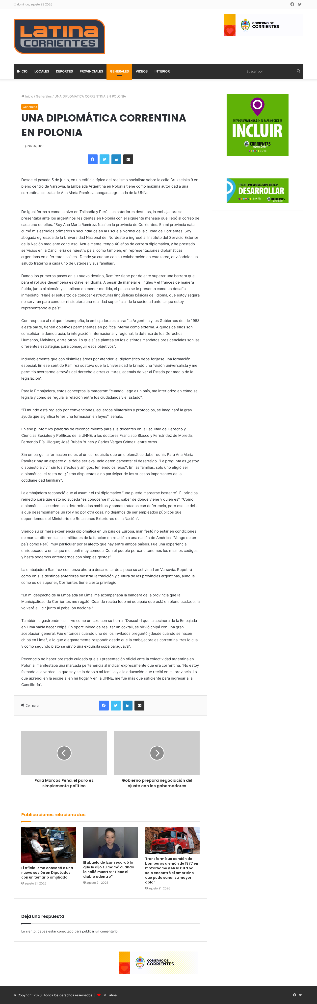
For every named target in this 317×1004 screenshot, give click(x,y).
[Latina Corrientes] (59, 36)
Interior (162, 71)
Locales (41, 71)
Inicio (22, 71)
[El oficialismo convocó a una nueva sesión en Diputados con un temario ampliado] (48, 845)
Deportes (64, 71)
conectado (65, 931)
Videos (142, 71)
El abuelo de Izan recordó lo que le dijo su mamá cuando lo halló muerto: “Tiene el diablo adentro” (108, 869)
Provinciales (91, 71)
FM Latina (109, 995)
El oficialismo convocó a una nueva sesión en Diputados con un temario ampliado (47, 872)
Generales (119, 71)
